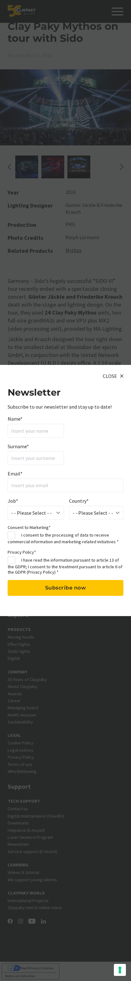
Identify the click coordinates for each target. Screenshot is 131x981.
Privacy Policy (41, 572)
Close (110, 376)
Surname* (18, 446)
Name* (15, 419)
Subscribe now (65, 588)
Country (79, 501)
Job (13, 501)
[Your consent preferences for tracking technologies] (120, 970)
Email (15, 473)
